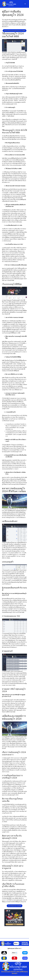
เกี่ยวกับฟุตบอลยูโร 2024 (7, 971)
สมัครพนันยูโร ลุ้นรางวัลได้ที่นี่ (14, 905)
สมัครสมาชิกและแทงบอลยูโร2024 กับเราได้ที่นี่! (14, 30)
